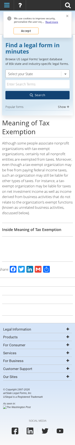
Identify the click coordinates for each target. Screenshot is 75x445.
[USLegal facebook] (15, 431)
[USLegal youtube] (60, 431)
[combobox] (37, 89)
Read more (51, 22)
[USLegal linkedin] (30, 431)
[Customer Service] (20, 5)
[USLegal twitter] (45, 431)
